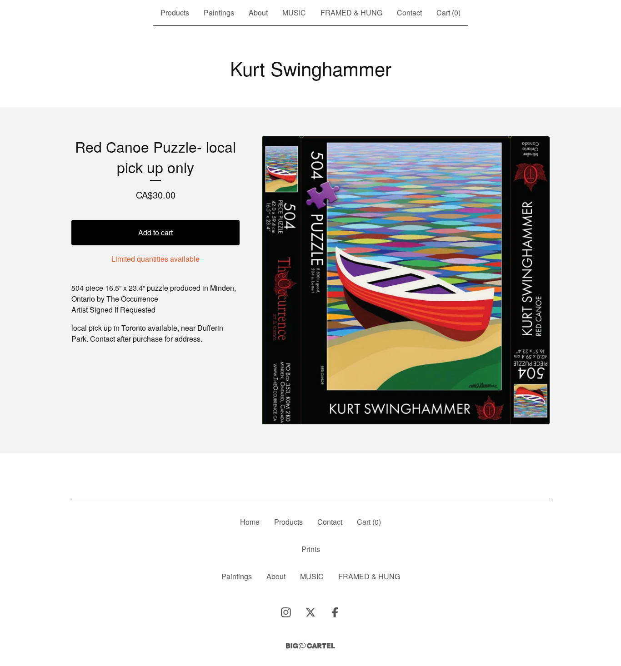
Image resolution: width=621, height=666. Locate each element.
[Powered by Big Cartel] (310, 645)
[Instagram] (286, 612)
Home (250, 522)
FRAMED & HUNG (351, 12)
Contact (409, 12)
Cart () (448, 12)
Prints (310, 549)
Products (174, 12)
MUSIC (294, 12)
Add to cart (155, 232)
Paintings (219, 12)
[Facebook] (335, 612)
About (258, 12)
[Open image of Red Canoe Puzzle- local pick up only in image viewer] (406, 280)
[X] (310, 612)
